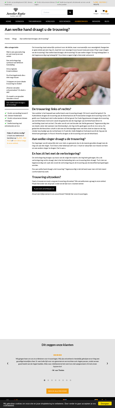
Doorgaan (105, 403)
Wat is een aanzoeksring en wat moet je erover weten (15, 54)
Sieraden (19, 21)
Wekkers (96, 21)
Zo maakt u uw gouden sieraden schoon (15, 97)
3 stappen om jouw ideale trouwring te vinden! (16, 82)
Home (8, 21)
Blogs (14, 39)
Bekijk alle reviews (57, 391)
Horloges (50, 21)
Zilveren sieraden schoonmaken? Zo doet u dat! (15, 90)
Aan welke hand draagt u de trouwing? (34, 39)
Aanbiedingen (81, 21)
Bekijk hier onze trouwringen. (76, 194)
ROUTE (96, 4)
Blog (107, 21)
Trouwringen (34, 21)
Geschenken (64, 21)
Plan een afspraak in (44, 189)
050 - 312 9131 (100, 2)
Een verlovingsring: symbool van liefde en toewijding (14, 62)
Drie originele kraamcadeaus (12, 70)
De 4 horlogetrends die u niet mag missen (15, 76)
